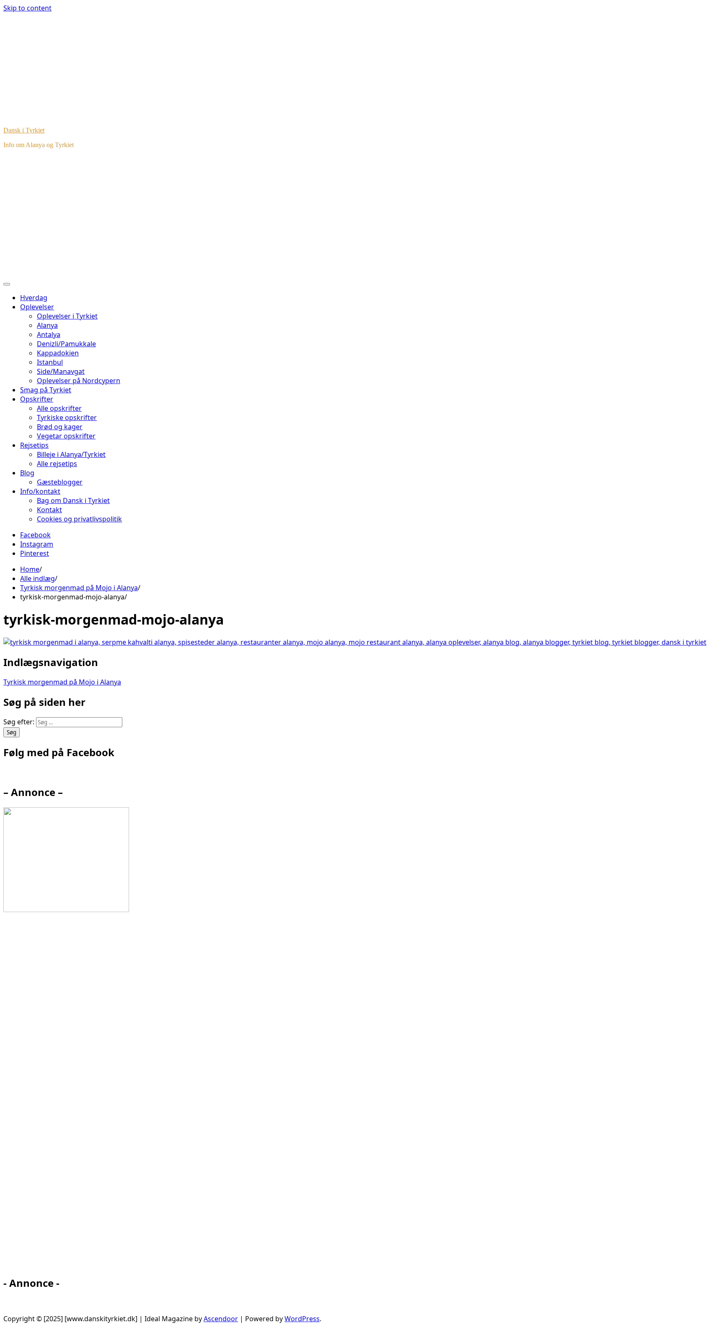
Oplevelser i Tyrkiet (67, 316)
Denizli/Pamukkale (66, 343)
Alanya (47, 325)
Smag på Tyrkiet (45, 389)
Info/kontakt (40, 491)
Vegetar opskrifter (66, 436)
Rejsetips (34, 445)
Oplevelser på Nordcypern (78, 380)
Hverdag (33, 297)
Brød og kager (60, 426)
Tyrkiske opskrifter (67, 417)
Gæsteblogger (60, 482)
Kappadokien (58, 353)
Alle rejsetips (57, 463)
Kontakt (49, 509)
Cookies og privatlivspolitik (79, 519)
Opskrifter (36, 399)
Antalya (48, 334)
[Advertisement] (362, 214)
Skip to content (27, 8)
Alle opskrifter (59, 408)
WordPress (302, 1318)
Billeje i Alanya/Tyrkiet (71, 454)
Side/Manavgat (61, 371)
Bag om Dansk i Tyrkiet (73, 500)
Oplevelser (37, 306)
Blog (27, 472)
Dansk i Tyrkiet (23, 130)
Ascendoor (221, 1318)
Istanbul (50, 362)
